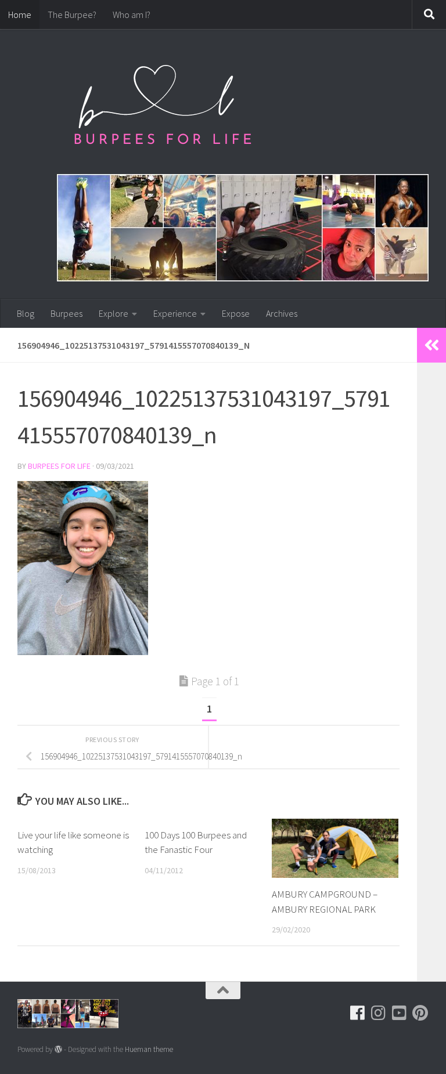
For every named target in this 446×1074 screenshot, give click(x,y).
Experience (175, 313)
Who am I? (131, 14)
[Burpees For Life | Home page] (162, 110)
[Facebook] (358, 1013)
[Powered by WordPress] (58, 1049)
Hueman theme (149, 1049)
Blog (25, 313)
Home (19, 14)
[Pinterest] (420, 1013)
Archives (281, 313)
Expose (236, 313)
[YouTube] (399, 1013)
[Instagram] (379, 1013)
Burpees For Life (59, 466)
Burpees (66, 313)
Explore (113, 313)
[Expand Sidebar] (431, 345)
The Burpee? (72, 14)
